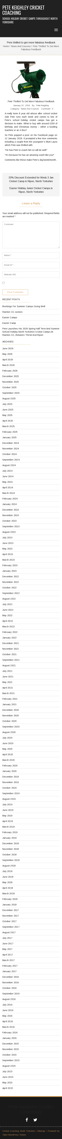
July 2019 (7, 804)
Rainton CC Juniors (12, 312)
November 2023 (10, 515)
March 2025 (8, 426)
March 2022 (8, 626)
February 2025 (10, 432)
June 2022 (7, 610)
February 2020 (10, 765)
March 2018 (8, 893)
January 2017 (9, 971)
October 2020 (9, 721)
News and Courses (21, 46)
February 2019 (10, 832)
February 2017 (10, 966)
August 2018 (9, 865)
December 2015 (10, 1043)
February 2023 (10, 565)
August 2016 (9, 999)
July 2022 (7, 604)
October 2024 (9, 454)
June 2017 (7, 943)
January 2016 (9, 1038)
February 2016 (10, 1032)
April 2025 (7, 420)
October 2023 (9, 521)
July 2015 (7, 1071)
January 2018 (9, 904)
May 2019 (7, 815)
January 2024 (9, 504)
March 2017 (8, 960)
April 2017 (7, 954)
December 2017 (10, 910)
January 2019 (9, 838)
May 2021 (7, 682)
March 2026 (8, 365)
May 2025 (7, 415)
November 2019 (10, 782)
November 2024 (10, 448)
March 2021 (8, 693)
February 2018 (10, 899)
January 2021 (9, 704)
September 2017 (11, 927)
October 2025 (9, 387)
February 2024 (10, 498)
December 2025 (10, 376)
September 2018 (11, 860)
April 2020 (7, 754)
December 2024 (10, 443)
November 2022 (10, 582)
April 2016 (7, 1021)
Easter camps (9, 317)
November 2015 (10, 1049)
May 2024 (7, 482)
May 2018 (7, 882)
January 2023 (9, 571)
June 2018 (7, 877)
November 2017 (10, 915)
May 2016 (7, 1016)
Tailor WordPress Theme (14, 1135)
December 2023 (10, 509)
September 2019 (11, 793)
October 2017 (9, 921)
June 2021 (7, 676)
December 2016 (10, 977)
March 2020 (8, 760)
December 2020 (10, 710)
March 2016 (8, 1027)
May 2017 (7, 949)
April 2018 (7, 888)
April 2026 (7, 359)
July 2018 (7, 871)
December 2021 (10, 643)
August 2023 (9, 532)
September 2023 (11, 526)
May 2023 (7, 548)
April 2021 (7, 687)
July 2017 (7, 938)
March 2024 (8, 493)
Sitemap (41, 1131)
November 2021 (10, 649)
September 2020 (11, 726)
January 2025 (9, 437)
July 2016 (7, 1004)
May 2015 (7, 1082)
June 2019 (7, 810)
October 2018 (9, 854)
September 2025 (11, 393)
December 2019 (10, 776)
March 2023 (8, 560)
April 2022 (7, 621)
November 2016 (10, 982)
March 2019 (8, 826)
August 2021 (9, 665)
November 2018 (10, 849)
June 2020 (7, 743)
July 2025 (7, 404)
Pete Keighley (42, 105)
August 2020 (9, 732)
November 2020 (10, 715)
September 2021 (11, 660)
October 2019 (9, 788)
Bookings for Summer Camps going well (23, 306)
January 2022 (9, 637)
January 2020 (9, 771)
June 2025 (7, 409)
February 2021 (10, 699)
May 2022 (7, 615)
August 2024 (9, 465)
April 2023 (7, 554)
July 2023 (7, 537)
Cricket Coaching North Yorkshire (18, 1131)
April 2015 (7, 1088)
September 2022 (11, 593)
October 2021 (9, 654)
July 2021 (7, 671)
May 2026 (7, 354)
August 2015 (9, 1066)
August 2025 (9, 398)
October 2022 (9, 587)
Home (6, 46)
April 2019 (7, 821)
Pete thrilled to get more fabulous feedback (31, 101)
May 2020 (7, 749)
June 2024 (7, 476)
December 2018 (10, 843)
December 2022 (10, 576)
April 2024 (7, 487)
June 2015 (7, 1077)
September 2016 (11, 993)
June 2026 (7, 348)
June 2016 (7, 1010)
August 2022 (9, 598)
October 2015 (9, 1055)
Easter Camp (9, 323)
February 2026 (10, 370)
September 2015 (11, 1060)
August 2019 (9, 799)
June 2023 (7, 543)
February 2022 (10, 632)
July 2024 (7, 471)
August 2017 (9, 932)
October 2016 (9, 988)
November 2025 (10, 382)
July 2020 (7, 738)
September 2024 (11, 459)
